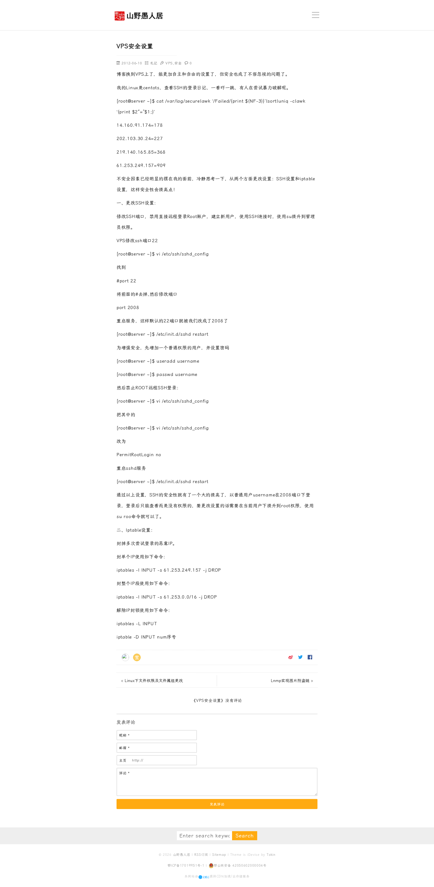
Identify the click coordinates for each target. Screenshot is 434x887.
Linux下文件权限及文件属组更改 (154, 680)
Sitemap (219, 855)
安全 (178, 63)
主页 (122, 760)
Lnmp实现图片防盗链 (290, 680)
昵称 (124, 735)
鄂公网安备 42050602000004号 (240, 865)
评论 (124, 773)
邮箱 (124, 748)
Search (245, 836)
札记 (153, 63)
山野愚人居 (181, 855)
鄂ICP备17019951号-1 (186, 865)
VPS (169, 63)
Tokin (271, 855)
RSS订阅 (201, 855)
